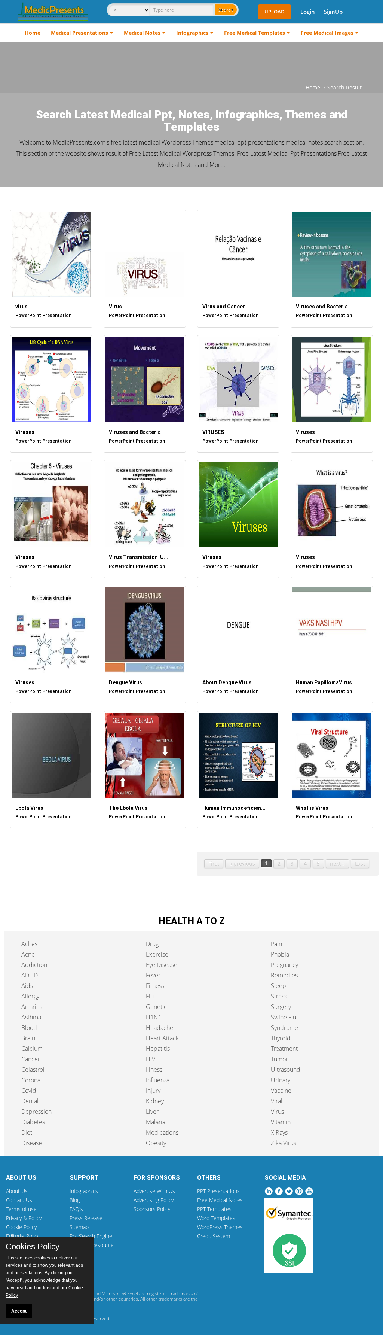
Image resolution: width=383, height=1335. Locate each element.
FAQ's (76, 1209)
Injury (153, 1090)
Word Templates (216, 1218)
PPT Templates (214, 1209)
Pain (276, 944)
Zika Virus (283, 1143)
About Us (17, 1191)
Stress (279, 996)
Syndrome (284, 1028)
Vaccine (281, 1090)
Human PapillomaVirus (324, 682)
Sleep (278, 986)
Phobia (280, 954)
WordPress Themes (220, 1227)
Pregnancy (284, 965)
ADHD (29, 975)
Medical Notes (142, 32)
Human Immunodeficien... (234, 808)
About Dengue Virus (227, 682)
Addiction (34, 965)
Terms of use (21, 1209)
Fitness (155, 986)
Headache (159, 1028)
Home (32, 32)
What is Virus (312, 808)
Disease (31, 1143)
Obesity (156, 1143)
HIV (150, 1059)
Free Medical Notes (220, 1200)
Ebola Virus (29, 808)
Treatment (284, 1048)
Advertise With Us (154, 1191)
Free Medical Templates (254, 32)
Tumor (279, 1059)
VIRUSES (213, 432)
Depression (36, 1111)
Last (360, 863)
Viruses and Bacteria (322, 307)
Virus (115, 307)
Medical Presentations (79, 32)
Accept (19, 1311)
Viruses (24, 432)
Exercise (157, 954)
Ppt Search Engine (91, 1236)
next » (337, 863)
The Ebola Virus (128, 808)
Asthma (31, 1017)
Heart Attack (162, 1038)
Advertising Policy (154, 1200)
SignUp (333, 11)
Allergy (30, 996)
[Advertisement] (191, 63)
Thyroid (281, 1038)
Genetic (156, 1007)
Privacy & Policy (24, 1218)
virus (21, 307)
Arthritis (31, 1007)
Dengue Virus (125, 682)
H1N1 (154, 1017)
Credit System (213, 1236)
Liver (152, 1111)
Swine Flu (283, 1017)
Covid (28, 1090)
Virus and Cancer (223, 307)
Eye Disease (161, 965)
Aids (27, 986)
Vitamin (281, 1122)
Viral (276, 1101)
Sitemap (79, 1227)
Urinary (280, 1080)
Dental (30, 1101)
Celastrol (33, 1069)
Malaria (155, 1122)
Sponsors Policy (152, 1209)
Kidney (155, 1101)
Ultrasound (285, 1069)
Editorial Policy (22, 1236)
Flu (150, 996)
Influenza (157, 1080)
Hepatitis (158, 1048)
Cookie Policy (21, 1227)
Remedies (284, 975)
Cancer (30, 1059)
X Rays (279, 1132)
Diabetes (33, 1122)
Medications (162, 1132)
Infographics (192, 32)
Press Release (86, 1218)
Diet (26, 1132)
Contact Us (19, 1200)
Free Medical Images (327, 32)
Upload (274, 11)
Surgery (281, 1007)
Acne (28, 954)
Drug (152, 944)
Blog (75, 1200)
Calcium (32, 1048)
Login (307, 11)
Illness (154, 1069)
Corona (30, 1080)
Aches (29, 944)
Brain (28, 1038)
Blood (29, 1028)
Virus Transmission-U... (138, 557)
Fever (153, 975)
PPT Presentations (218, 1191)
